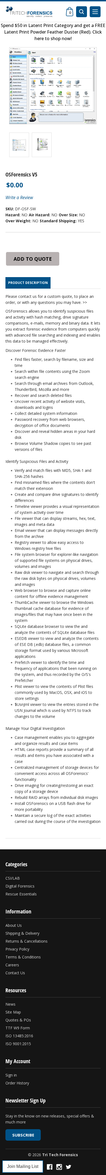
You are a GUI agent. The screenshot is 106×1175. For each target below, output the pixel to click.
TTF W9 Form (17, 1027)
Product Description (28, 282)
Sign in (11, 1075)
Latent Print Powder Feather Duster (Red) (47, 32)
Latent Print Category (50, 25)
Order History (17, 1083)
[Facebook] (49, 1167)
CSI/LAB (12, 878)
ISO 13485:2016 (19, 1035)
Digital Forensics (20, 886)
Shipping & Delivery (22, 933)
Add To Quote (33, 259)
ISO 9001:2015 (18, 1043)
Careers (12, 964)
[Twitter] (68, 1167)
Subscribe (23, 1135)
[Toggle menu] (95, 11)
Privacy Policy (17, 949)
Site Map (13, 1012)
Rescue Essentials (21, 894)
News (10, 1004)
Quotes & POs (18, 1020)
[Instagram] (59, 1167)
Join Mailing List (22, 1166)
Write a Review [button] (19, 197)
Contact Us (15, 972)
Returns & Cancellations (26, 941)
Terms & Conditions (23, 957)
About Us (13, 925)
